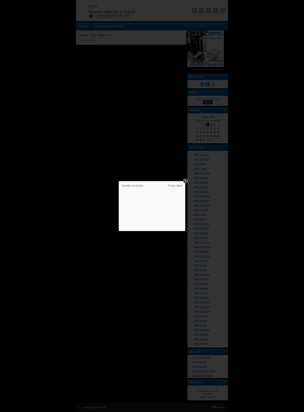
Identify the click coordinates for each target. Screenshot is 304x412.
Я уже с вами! (175, 185)
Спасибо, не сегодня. (132, 185)
